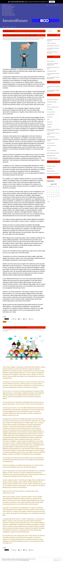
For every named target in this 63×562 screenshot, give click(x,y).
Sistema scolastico (32, 38)
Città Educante (49, 168)
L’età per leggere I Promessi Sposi (53, 39)
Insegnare (4, 38)
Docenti (24, 37)
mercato (28, 39)
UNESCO (48, 148)
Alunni (19, 37)
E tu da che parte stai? (51, 111)
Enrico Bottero (49, 116)
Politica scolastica (12, 38)
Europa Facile (49, 121)
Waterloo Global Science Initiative (53, 153)
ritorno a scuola (42, 329)
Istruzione (7, 38)
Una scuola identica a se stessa (52, 48)
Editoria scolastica (28, 37)
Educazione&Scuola (50, 114)
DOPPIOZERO (49, 109)
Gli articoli (50, 5)
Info (58, 5)
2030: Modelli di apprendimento (52, 99)
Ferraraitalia (49, 126)
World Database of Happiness (52, 158)
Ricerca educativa (17, 38)
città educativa (27, 329)
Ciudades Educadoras (51, 171)
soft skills (37, 39)
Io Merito (48, 43)
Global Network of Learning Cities (53, 173)
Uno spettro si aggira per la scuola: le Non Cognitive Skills (19, 35)
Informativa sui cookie (25, 560)
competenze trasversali (14, 39)
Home (47, 5)
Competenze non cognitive (7, 39)
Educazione (33, 37)
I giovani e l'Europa (50, 61)
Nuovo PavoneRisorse (51, 136)
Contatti (55, 5)
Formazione (37, 37)
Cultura (21, 37)
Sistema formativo (26, 38)
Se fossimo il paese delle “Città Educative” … (15, 327)
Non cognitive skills (33, 39)
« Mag (48, 201)
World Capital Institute (51, 155)
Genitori (40, 37)
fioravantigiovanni (14, 37)
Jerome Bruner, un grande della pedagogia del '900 (52, 64)
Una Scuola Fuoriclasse (51, 145)
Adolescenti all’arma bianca (52, 51)
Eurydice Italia (49, 124)
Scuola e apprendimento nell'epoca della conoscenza (53, 78)
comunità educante (21, 39)
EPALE (48, 119)
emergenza (37, 329)
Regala (51, 1)
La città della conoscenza (51, 71)
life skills (25, 39)
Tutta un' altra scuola (50, 143)
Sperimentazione (37, 38)
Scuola (22, 38)
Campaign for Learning (51, 166)
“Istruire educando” (50, 45)
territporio (6, 330)
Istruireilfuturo (15, 21)
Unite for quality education (51, 150)
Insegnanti (43, 37)
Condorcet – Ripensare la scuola (53, 106)
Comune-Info (49, 104)
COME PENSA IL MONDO (52, 101)
